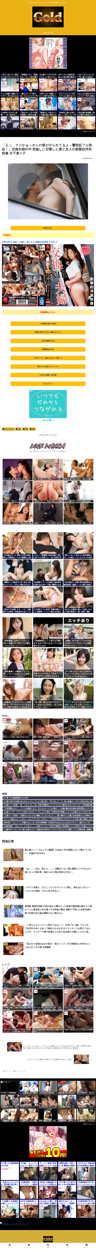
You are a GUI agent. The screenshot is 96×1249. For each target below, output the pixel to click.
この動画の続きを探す (48, 324)
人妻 (19, 429)
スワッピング (9, 429)
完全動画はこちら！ (48, 312)
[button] (88, 684)
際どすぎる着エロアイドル (48, 366)
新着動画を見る (48, 349)
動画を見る (48, 228)
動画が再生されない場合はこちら (48, 332)
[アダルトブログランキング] (14, 1224)
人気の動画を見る (48, 341)
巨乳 (26, 429)
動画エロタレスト (90, 131)
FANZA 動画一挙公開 (48, 375)
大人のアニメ (48, 384)
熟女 (33, 429)
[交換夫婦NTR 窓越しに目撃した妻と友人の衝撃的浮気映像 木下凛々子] (48, 306)
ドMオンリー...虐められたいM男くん (48, 358)
